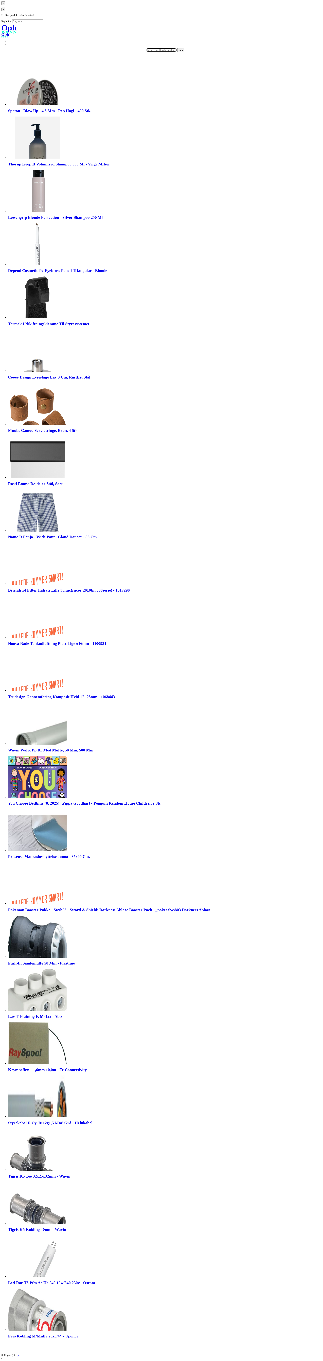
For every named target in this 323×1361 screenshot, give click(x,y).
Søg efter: (6, 21)
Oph (17, 1355)
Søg (181, 50)
